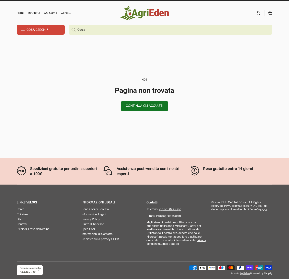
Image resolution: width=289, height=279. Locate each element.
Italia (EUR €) (28, 271)
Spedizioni (88, 229)
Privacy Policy (91, 219)
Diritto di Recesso (93, 224)
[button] (270, 13)
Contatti (22, 224)
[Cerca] (72, 30)
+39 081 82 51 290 (170, 209)
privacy (201, 240)
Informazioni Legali (94, 214)
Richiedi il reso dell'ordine (33, 229)
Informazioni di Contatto (97, 234)
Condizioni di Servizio (95, 209)
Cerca (20, 209)
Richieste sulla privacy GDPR (100, 239)
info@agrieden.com (168, 215)
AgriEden (245, 273)
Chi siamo (23, 214)
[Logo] (144, 13)
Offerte (21, 219)
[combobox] (170, 30)
